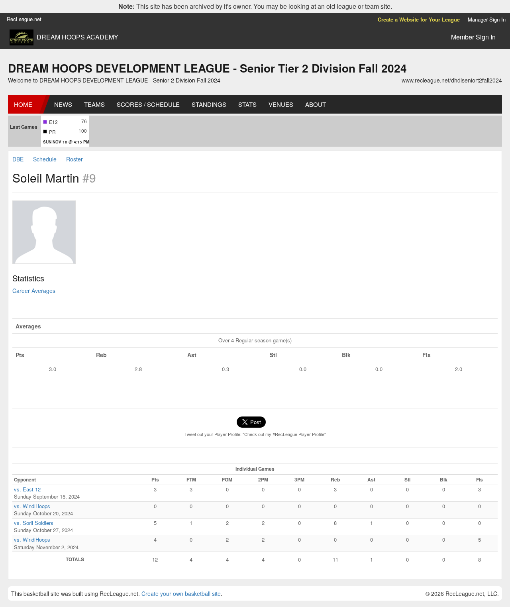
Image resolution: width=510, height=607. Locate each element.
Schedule (45, 159)
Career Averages (33, 291)
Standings (209, 104)
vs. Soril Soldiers (33, 522)
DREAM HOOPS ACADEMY (77, 37)
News (63, 104)
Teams (94, 104)
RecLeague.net (24, 19)
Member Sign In (473, 36)
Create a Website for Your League (419, 19)
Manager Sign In (487, 19)
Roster (74, 159)
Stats (247, 104)
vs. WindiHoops (32, 506)
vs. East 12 (27, 489)
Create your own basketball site (181, 593)
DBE (18, 159)
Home (23, 104)
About (315, 104)
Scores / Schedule (148, 104)
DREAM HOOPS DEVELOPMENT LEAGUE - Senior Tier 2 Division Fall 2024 (207, 68)
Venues (281, 104)
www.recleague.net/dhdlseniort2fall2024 (452, 80)
